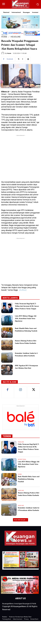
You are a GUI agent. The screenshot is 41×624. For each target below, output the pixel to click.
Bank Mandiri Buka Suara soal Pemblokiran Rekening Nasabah (28, 479)
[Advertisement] (20, 157)
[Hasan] (3, 53)
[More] (28, 59)
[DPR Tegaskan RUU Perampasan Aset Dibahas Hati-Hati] (7, 370)
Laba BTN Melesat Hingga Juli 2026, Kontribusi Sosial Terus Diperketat (25, 318)
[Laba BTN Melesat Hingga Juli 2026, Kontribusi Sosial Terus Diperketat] (7, 320)
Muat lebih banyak (19, 520)
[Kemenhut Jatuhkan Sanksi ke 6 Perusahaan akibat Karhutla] (7, 357)
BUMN (20, 474)
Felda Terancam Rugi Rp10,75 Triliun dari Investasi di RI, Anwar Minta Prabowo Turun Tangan (27, 306)
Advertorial (22, 459)
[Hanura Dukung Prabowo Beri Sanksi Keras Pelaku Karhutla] (7, 345)
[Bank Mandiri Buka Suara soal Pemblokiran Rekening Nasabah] (7, 332)
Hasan (9, 53)
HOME (4, 36)
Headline (16, 36)
